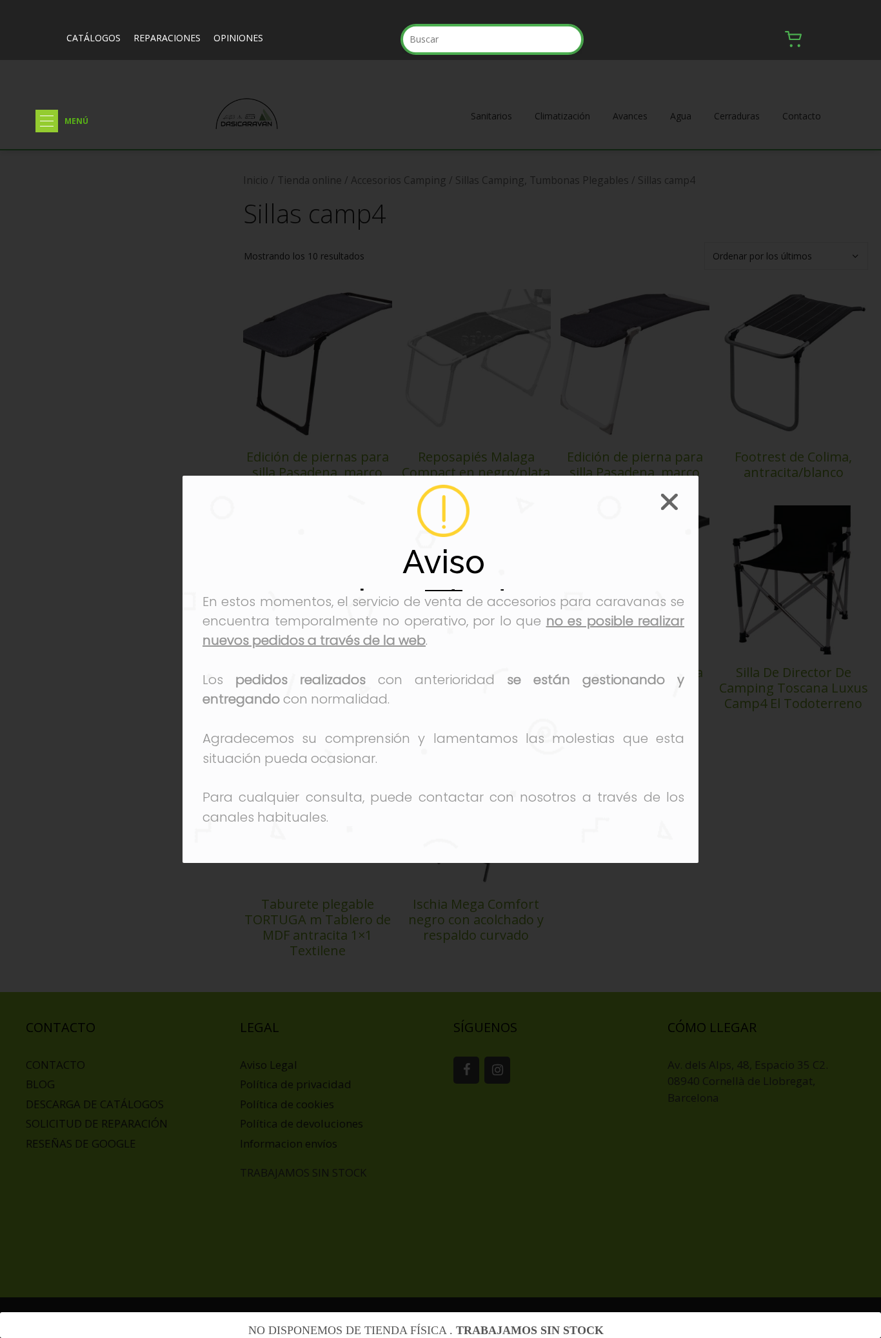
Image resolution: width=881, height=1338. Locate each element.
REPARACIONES (167, 38)
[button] (46, 121)
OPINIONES (238, 38)
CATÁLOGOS (93, 38)
